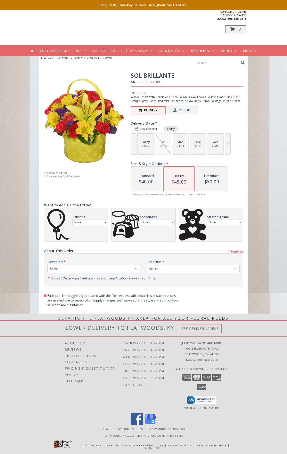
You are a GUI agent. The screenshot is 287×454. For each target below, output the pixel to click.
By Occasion (169, 51)
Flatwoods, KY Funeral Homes (123, 429)
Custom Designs (55, 51)
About (227, 51)
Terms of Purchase (211, 445)
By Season (139, 51)
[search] (243, 63)
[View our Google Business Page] (150, 424)
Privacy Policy (180, 445)
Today (171, 129)
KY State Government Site (163, 435)
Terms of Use (156, 448)
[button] (235, 29)
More (248, 51)
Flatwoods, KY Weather (122, 435)
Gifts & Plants (106, 51)
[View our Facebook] (137, 424)
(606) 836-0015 (236, 19)
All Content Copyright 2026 (105, 445)
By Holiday (201, 51)
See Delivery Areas (200, 328)
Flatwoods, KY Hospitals (168, 429)
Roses (81, 51)
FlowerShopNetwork (146, 445)
